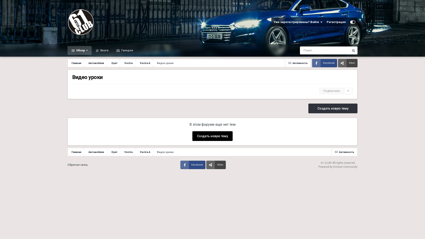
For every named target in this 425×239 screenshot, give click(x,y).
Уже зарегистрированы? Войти (297, 22)
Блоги (104, 50)
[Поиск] (353, 50)
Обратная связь (78, 164)
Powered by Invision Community (338, 166)
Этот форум (336, 50)
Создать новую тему (332, 108)
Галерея (127, 50)
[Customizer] (352, 22)
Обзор (80, 50)
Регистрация (336, 22)
